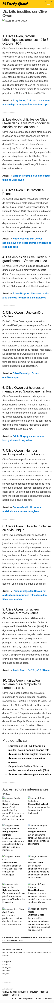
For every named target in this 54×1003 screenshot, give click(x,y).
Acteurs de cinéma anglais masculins (29, 774)
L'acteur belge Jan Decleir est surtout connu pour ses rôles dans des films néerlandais (24, 595)
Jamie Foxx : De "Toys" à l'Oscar (31, 670)
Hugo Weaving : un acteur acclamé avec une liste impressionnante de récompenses (26, 242)
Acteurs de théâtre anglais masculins (29, 754)
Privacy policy (25, 998)
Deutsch (6, 964)
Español (6, 970)
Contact (37, 998)
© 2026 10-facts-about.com (15, 991)
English (5, 973)
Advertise (47, 998)
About (14, 998)
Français (6, 967)
